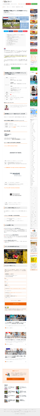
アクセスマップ (33, 253)
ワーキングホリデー (33, 210)
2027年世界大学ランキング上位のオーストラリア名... (33, 46)
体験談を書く (33, 269)
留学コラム (12, 411)
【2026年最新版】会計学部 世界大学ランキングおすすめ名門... (11, 401)
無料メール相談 (34, 50)
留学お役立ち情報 (32, 181)
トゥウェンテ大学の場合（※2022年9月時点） (12, 41)
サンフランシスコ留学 (33, 140)
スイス (31, 199)
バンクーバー (32, 202)
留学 (16, 14)
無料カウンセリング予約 (21, 409)
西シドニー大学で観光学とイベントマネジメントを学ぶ (23, 396)
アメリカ (35, 188)
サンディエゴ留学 (32, 139)
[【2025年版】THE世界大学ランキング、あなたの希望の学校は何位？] (33, 32)
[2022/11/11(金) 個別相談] (15, 276)
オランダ (5, 14)
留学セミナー (12, 13)
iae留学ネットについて (34, 409)
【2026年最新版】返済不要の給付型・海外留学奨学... (33, 19)
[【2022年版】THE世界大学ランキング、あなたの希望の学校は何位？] (33, 22)
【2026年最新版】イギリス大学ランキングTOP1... (33, 29)
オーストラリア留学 (33, 130)
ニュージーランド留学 (33, 150)
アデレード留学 (32, 124)
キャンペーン (32, 134)
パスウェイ (35, 202)
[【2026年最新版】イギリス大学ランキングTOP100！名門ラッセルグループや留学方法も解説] (33, 27)
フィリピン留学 (32, 156)
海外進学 (11, 14)
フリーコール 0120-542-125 (10, 409)
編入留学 (34, 221)
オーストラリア (35, 192)
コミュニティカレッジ (33, 196)
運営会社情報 (26, 409)
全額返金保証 (20, 410)
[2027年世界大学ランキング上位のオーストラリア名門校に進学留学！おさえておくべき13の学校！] (33, 44)
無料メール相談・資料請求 (15, 409)
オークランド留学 (32, 129)
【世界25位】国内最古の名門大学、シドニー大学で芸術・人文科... (11, 392)
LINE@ (33, 69)
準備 (31, 217)
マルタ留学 (32, 165)
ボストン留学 (32, 161)
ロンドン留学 (32, 172)
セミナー (34, 199)
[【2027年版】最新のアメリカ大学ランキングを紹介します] (33, 11)
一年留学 (25, 411)
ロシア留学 (32, 171)
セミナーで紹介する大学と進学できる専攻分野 (12, 39)
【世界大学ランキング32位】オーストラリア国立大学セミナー (23, 392)
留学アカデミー (8, 411)
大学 (6, 14)
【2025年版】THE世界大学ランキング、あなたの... (33, 35)
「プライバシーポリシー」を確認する (15, 300)
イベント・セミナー (21, 411)
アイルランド (32, 188)
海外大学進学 (9, 13)
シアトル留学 (32, 141)
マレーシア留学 (32, 166)
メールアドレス (7, 288)
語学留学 (31, 224)
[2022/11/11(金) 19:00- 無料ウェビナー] (15, 275)
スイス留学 (32, 145)
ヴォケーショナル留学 (33, 411)
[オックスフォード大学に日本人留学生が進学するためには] (33, 38)
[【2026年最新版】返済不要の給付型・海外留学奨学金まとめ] (33, 16)
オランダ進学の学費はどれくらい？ (11, 40)
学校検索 (15, 411)
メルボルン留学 (32, 167)
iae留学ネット (32, 120)
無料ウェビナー (14, 14)
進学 (33, 224)
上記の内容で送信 (15, 303)
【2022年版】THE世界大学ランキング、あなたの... (33, 24)
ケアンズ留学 (32, 135)
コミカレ (31, 195)
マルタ (31, 209)
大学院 (33, 213)
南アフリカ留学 (32, 177)
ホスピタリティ (32, 206)
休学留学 (31, 176)
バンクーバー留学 (32, 155)
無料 (32, 217)
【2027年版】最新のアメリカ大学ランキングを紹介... (33, 13)
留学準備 (35, 220)
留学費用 (31, 221)
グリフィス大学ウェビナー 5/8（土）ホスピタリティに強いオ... (23, 388)
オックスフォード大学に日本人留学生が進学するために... (33, 41)
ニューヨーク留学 (32, 151)
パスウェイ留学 (32, 203)
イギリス (31, 189)
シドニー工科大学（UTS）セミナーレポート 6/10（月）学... (11, 388)
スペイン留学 (32, 146)
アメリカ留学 (32, 125)
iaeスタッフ (22, 14)
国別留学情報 (17, 411)
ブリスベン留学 (32, 160)
